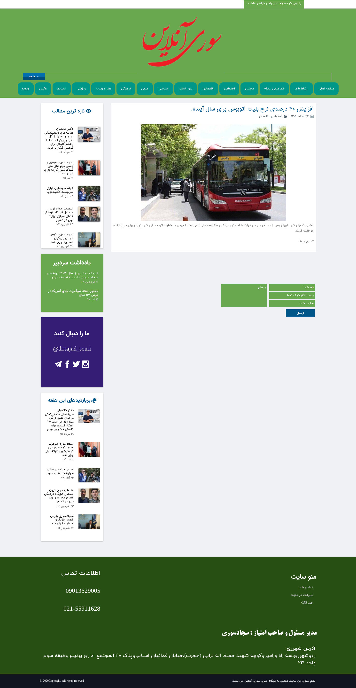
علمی (144, 89)
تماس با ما (306, 587)
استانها (61, 89)
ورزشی (81, 89)
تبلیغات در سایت (301, 595)
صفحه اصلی (326, 89)
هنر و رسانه (103, 89)
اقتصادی (208, 89)
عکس (43, 89)
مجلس (249, 89)
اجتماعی (229, 89)
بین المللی (185, 89)
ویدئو (25, 89)
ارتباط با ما (301, 89)
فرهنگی (126, 89)
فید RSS (307, 602)
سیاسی (163, 89)
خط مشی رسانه (274, 89)
